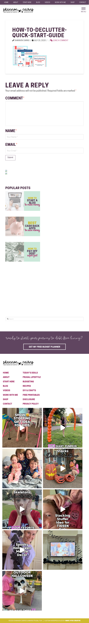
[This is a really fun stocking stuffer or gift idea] (63, 509)
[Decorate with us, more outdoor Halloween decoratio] (22, 509)
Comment (14, 98)
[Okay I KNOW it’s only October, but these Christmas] (22, 468)
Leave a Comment (60, 40)
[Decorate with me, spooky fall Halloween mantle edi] (22, 550)
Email (11, 144)
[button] (83, 10)
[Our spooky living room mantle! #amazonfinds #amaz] (63, 550)
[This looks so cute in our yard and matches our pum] (63, 428)
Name (11, 131)
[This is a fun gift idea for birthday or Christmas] (22, 428)
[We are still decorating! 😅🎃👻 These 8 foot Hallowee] (63, 468)
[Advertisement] (22, 295)
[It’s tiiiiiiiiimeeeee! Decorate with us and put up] (22, 591)
